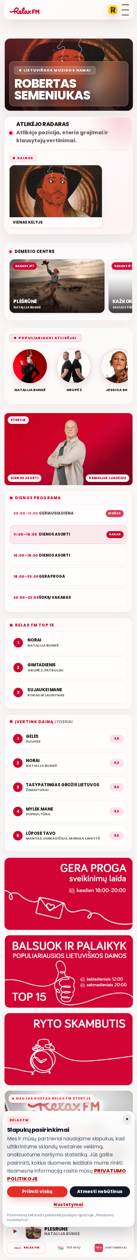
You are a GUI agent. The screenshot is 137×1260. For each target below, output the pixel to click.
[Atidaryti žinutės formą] (68, 894)
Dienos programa (38, 497)
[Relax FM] (26, 1248)
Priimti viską (37, 1192)
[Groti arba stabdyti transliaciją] (15, 1231)
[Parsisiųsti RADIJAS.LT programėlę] (113, 10)
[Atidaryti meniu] (125, 9)
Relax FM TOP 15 (34, 625)
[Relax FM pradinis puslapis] (24, 10)
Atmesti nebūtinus (100, 1192)
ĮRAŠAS (114, 513)
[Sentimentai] (110, 1248)
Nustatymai (68, 1205)
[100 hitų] (68, 1248)
